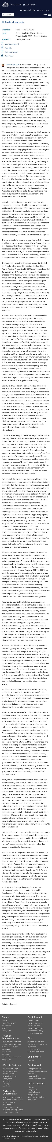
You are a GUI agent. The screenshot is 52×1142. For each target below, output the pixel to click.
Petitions (31, 1074)
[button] (46, 15)
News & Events (33, 1021)
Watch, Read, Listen (35, 1023)
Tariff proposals (33, 1049)
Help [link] (13, 1139)
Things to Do (32, 1089)
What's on (31, 1087)
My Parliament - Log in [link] (10, 1068)
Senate (4, 1021)
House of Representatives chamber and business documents (11, 1046)
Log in (47, 10)
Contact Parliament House (37, 1079)
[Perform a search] (4, 14)
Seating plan (6, 1031)
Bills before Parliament (36, 1042)
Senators (5, 1028)
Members (5, 1054)
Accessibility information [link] (10, 1136)
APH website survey (10, 1076)
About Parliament (34, 1026)
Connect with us (33, 1076)
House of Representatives (11, 1042)
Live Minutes (6, 1052)
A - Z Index (6, 1081)
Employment (7, 1079)
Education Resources (35, 1028)
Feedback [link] (5, 1139)
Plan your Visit (33, 1095)
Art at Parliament (34, 1092)
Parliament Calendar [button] (27, 10)
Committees (32, 1060)
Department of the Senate (12, 1097)
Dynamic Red (6, 1026)
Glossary (6, 1083)
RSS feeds (6, 1086)
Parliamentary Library (35, 1031)
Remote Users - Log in (11, 1071)
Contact (40, 10)
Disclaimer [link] (44, 1136)
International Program (36, 1033)
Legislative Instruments (36, 1052)
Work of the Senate (9, 1023)
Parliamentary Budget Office (13, 1110)
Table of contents (14, 22)
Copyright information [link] (30, 1136)
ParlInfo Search (8, 1074)
